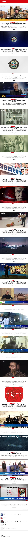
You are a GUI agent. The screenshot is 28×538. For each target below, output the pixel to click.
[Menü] (1, 1)
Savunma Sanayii (13, 178)
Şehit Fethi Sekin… (14, 205)
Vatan (12, 48)
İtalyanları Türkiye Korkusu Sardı (14, 503)
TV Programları (12, 99)
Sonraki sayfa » (25, 509)
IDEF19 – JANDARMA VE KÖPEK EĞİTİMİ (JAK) (14, 230)
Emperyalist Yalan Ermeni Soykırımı (14, 153)
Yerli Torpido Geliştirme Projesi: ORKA (14, 453)
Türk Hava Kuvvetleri (12, 403)
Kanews (4, 1)
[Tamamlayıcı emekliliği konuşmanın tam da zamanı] (14, 528)
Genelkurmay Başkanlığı (12, 22)
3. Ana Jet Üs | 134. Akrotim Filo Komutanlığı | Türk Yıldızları (14, 404)
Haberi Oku (14, 29)
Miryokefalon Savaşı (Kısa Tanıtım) (14, 255)
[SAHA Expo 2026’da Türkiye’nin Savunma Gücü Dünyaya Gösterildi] (14, 514)
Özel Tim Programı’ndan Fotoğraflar (14, 378)
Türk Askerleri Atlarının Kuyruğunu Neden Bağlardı (14, 429)
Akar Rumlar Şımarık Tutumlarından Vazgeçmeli (14, 307)
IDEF (12, 229)
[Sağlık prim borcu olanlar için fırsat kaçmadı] (14, 525)
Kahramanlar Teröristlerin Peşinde (14, 330)
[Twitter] (15, 532)
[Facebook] (13, 532)
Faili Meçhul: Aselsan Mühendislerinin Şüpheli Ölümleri (14, 179)
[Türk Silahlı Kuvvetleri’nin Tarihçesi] (14, 518)
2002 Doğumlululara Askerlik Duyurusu (14, 478)
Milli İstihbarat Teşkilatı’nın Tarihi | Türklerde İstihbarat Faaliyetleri (14, 49)
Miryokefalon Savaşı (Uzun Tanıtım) (14, 281)
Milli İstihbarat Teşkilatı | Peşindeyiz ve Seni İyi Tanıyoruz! (14, 75)
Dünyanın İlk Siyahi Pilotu (14, 354)
